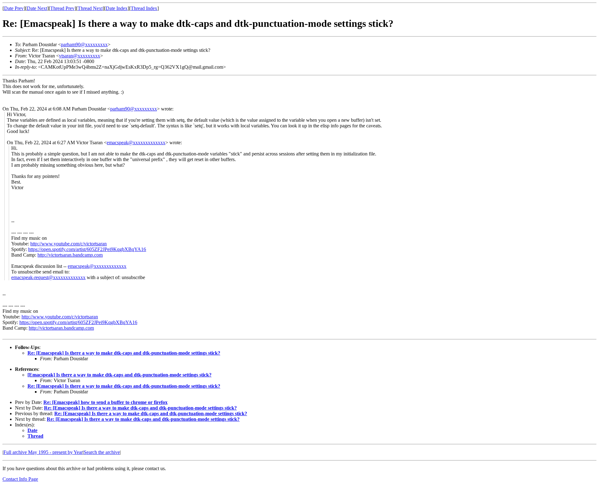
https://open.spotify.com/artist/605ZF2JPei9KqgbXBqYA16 (87, 249)
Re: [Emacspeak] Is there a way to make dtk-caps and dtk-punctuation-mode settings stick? (123, 353)
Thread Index (144, 8)
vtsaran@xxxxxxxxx (79, 55)
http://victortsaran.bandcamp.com (70, 255)
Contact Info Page (20, 479)
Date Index (117, 8)
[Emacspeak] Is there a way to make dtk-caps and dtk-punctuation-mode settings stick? (119, 374)
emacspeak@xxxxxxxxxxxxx (136, 142)
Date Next (37, 8)
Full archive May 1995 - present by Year (43, 452)
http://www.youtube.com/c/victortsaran (68, 243)
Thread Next (90, 8)
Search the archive (102, 452)
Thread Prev (62, 8)
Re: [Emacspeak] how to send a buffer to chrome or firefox (105, 402)
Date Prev (14, 8)
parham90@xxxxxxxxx (84, 44)
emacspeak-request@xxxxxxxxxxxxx (48, 277)
